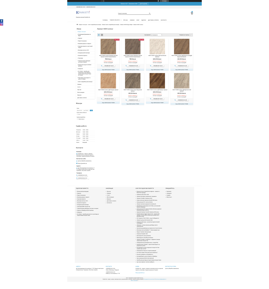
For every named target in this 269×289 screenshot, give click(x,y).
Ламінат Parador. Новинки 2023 (144, 198)
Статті (79, 87)
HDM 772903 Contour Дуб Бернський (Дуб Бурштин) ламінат (181, 56)
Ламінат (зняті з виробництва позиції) (110, 24)
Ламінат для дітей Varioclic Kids (145, 220)
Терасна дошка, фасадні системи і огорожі (87, 208)
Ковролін (80, 68)
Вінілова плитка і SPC (83, 50)
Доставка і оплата (153, 20)
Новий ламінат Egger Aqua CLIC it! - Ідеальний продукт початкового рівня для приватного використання (148, 215)
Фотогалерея (80, 92)
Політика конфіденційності (160, 279)
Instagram (169, 193)
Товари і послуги (115, 20)
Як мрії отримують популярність (145, 254)
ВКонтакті (169, 197)
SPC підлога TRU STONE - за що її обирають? (148, 218)
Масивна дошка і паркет (83, 197)
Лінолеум (80, 58)
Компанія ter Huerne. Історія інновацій (146, 250)
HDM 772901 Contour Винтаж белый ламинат (157, 56)
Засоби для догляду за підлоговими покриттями (149, 260)
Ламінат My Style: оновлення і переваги (146, 196)
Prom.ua (141, 277)
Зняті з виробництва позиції (94, 24)
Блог (138, 20)
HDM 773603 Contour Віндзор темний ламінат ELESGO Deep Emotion (133, 56)
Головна (105, 20)
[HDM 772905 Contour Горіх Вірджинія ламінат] (133, 80)
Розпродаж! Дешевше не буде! (84, 35)
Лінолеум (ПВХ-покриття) (83, 206)
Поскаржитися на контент (149, 279)
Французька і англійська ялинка (145, 237)
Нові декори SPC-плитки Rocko (145, 202)
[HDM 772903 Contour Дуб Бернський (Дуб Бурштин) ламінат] (182, 46)
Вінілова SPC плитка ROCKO (144, 235)
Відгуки (143, 20)
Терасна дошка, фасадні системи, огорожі (84, 61)
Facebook (169, 191)
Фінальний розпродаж (82, 191)
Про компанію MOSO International (145, 258)
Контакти (163, 20)
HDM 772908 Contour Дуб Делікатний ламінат (181, 90)
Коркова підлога (81, 199)
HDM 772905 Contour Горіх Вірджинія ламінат (133, 90)
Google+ (169, 195)
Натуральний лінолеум (84, 52)
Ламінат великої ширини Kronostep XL (146, 204)
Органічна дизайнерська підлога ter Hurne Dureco (149, 228)
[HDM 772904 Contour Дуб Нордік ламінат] (108, 80)
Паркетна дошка (82, 40)
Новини (132, 20)
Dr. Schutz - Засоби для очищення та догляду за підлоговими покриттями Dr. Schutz (84, 73)
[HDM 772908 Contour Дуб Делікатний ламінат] (182, 80)
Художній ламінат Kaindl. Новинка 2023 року (148, 212)
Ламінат (80, 38)
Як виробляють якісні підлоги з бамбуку (147, 256)
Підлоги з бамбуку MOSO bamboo (85, 210)
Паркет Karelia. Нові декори (144, 231)
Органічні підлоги (82, 55)
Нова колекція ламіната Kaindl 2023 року (147, 200)
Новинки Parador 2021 (142, 233)
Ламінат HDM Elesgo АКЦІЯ (126, 24)
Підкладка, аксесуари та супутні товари (84, 78)
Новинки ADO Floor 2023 (143, 194)
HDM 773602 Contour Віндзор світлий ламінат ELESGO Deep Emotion (108, 56)
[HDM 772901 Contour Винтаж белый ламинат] (157, 46)
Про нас (125, 20)
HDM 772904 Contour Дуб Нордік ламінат (108, 89)
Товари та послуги (83, 24)
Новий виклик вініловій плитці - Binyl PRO (147, 242)
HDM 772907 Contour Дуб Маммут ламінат (157, 89)
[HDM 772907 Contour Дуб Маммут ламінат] (157, 80)
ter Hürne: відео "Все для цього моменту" (147, 252)
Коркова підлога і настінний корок (85, 47)
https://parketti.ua (82, 163)
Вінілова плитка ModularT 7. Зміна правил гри (148, 230)
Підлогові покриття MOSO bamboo (84, 65)
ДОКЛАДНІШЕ (143, 3)
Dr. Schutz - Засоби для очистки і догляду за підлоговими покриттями (88, 214)
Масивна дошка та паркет (84, 43)
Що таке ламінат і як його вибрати (145, 262)
